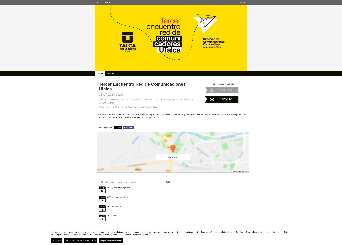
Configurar (56, 240)
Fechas (110, 73)
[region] (171, 236)
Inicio (98, 2)
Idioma (242, 2)
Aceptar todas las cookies (111, 240)
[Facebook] (128, 127)
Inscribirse (225, 90)
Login (107, 2)
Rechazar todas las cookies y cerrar (81, 240)
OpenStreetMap (237, 171)
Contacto (225, 99)
